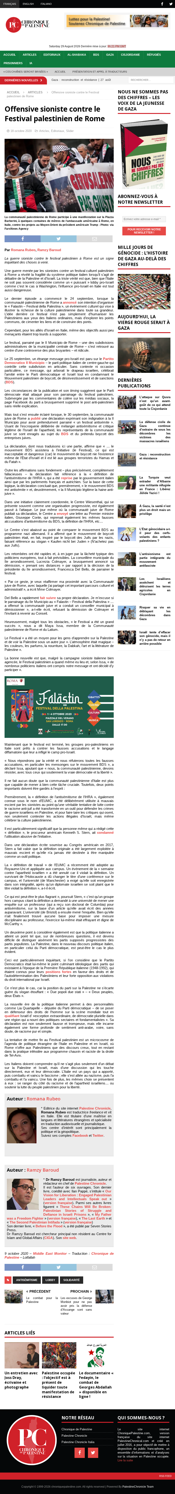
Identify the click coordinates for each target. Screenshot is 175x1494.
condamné (105, 832)
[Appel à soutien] (117, 25)
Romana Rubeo (23, 250)
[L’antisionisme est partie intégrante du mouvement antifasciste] (127, 559)
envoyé (62, 514)
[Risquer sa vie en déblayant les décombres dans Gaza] (127, 612)
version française (58, 1203)
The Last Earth (93, 1218)
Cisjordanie (130, 54)
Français (9, 4)
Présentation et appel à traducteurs (99, 71)
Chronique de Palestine (77, 1429)
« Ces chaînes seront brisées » (25, 71)
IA (31, 63)
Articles (29, 54)
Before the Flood (49, 1226)
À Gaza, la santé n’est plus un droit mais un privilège (154, 510)
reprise (66, 478)
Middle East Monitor (50, 1253)
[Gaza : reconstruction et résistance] (127, 459)
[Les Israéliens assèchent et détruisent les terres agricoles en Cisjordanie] (127, 584)
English (28, 4)
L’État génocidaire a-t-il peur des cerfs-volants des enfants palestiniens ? (154, 534)
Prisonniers (13, 63)
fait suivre (48, 598)
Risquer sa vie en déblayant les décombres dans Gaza (154, 613)
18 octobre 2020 (21, 131)
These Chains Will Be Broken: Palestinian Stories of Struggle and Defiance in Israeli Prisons (77, 1210)
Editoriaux (52, 54)
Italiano (46, 4)
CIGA (48, 1238)
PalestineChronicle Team (138, 1486)
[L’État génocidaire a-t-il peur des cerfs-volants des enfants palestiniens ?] (127, 534)
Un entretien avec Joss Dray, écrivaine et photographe (21, 1380)
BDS (96, 54)
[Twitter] (171, 4)
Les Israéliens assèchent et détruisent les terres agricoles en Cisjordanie (154, 586)
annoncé (70, 302)
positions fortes (58, 972)
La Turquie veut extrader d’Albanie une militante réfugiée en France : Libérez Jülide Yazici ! (154, 485)
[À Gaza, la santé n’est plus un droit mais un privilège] (127, 511)
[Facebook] (162, 4)
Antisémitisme (26, 1280)
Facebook (80, 1135)
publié (36, 418)
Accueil (9, 54)
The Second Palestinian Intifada (35, 1222)
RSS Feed (165, 1476)
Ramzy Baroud (49, 250)
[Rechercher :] (151, 80)
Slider (70, 131)
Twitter (98, 1135)
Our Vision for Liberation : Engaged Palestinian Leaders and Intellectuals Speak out (77, 1195)
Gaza (110, 54)
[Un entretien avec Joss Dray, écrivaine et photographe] (22, 1355)
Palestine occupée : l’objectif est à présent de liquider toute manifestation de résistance (58, 1384)
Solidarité (71, 1280)
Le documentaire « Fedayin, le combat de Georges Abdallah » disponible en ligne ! (96, 1384)
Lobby (50, 1280)
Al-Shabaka (76, 54)
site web (69, 1238)
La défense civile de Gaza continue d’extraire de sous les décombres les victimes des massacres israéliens (154, 431)
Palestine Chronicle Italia (78, 1442)
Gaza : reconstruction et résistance (154, 456)
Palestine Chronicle (95, 1108)
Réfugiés (154, 54)
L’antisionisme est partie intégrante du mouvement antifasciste (154, 559)
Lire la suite (125, 1460)
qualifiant (12, 1016)
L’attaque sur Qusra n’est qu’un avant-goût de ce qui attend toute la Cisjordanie (154, 402)
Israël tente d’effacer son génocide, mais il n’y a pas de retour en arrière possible (154, 638)
